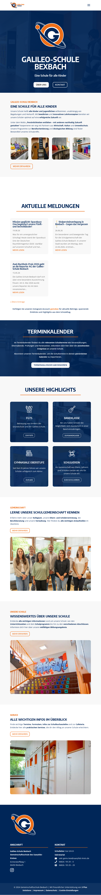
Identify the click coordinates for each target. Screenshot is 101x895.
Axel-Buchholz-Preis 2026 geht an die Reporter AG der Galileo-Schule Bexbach (28, 266)
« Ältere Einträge (17, 302)
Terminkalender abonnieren (50, 365)
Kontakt (60, 84)
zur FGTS (29, 435)
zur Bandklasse (72, 435)
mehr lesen (18, 250)
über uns (41, 84)
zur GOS (29, 480)
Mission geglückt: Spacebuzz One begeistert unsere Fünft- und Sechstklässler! (27, 224)
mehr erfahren (21, 166)
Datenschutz (52, 890)
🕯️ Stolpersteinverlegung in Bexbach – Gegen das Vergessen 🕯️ (71, 224)
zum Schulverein (72, 480)
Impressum (38, 890)
